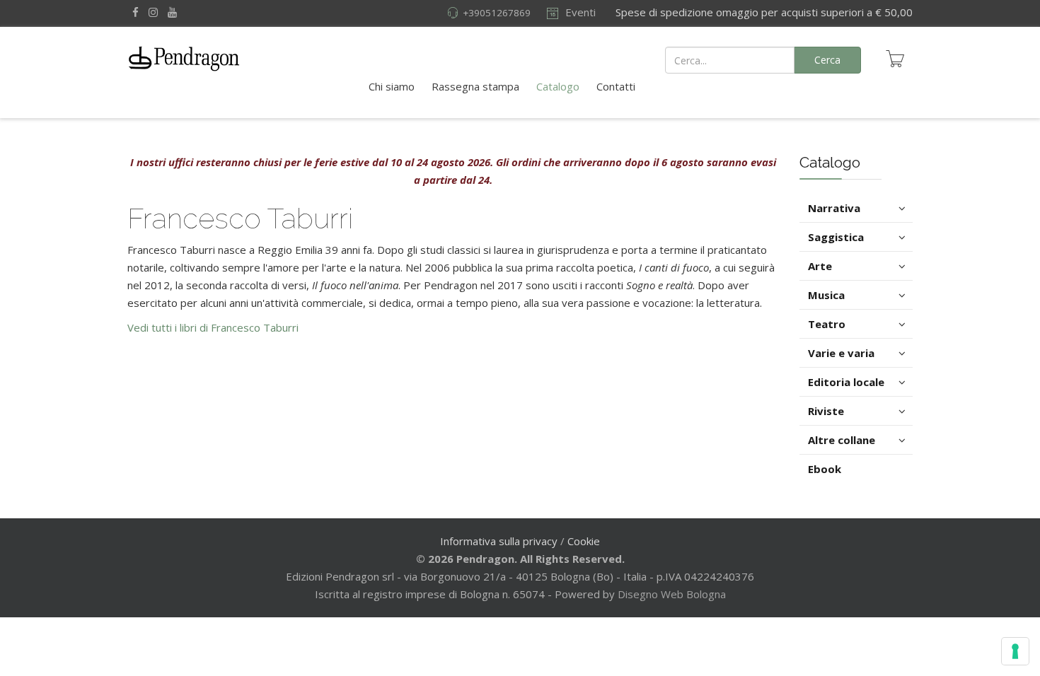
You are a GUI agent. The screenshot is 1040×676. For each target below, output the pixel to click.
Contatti (615, 86)
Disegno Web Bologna (672, 594)
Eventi (579, 12)
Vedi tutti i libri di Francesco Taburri (213, 327)
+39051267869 (497, 12)
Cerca (827, 59)
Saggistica (836, 237)
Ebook (824, 469)
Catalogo (557, 86)
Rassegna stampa (475, 86)
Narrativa (834, 208)
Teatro (826, 324)
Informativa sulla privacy (498, 541)
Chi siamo (392, 86)
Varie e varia (841, 353)
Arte (820, 266)
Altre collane (841, 440)
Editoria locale (846, 382)
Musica (826, 295)
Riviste (826, 411)
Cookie (583, 541)
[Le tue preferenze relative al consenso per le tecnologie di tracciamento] (1015, 651)
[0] (895, 59)
